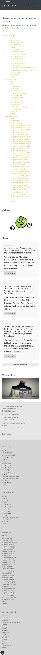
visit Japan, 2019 (19, 164)
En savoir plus (10, 273)
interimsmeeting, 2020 (20, 157)
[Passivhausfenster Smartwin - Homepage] (9, 5)
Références (14, 111)
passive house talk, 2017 (21, 189)
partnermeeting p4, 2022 (21, 153)
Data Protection (7, 434)
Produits (12, 47)
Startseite (5, 30)
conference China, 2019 (21, 176)
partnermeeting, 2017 (20, 185)
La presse (5, 618)
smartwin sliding (18, 52)
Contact (12, 77)
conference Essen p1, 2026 (22, 125)
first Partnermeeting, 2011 (22, 173)
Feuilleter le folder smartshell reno (24, 68)
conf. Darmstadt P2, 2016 (21, 194)
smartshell (16, 65)
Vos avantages (15, 40)
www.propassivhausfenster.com (12, 428)
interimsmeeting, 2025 (20, 132)
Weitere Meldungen (20, 364)
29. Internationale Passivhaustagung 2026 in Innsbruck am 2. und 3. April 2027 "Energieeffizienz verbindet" (19, 250)
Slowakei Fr (5, 630)
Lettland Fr (5, 634)
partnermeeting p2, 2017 (21, 187)
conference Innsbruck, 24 (21, 134)
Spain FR (4, 638)
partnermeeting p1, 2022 (21, 146)
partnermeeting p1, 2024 (21, 137)
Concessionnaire (11, 116)
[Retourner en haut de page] (37, 650)
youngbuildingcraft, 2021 (21, 155)
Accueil (12, 38)
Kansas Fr (4, 640)
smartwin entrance (19, 54)
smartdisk (16, 72)
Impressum (5, 620)
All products (17, 86)
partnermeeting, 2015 (20, 196)
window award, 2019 (20, 169)
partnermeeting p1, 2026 (21, 127)
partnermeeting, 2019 (20, 160)
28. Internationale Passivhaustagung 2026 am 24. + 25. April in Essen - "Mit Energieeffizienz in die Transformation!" (19, 289)
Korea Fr (4, 643)
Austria (4, 629)
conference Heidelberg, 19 (22, 171)
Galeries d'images (16, 123)
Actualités (5, 615)
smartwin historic (19, 56)
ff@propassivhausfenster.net (16, 423)
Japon (3, 641)
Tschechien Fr (5, 636)
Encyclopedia (14, 75)
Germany (4, 627)
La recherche (6, 645)
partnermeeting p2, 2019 (21, 162)
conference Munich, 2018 (21, 178)
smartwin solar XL (19, 63)
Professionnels (11, 79)
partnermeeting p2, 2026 (21, 130)
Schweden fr (5, 632)
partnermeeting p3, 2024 (21, 141)
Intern (4, 648)
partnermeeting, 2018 (20, 180)
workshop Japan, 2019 (21, 166)
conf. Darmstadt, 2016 (20, 192)
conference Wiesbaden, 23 (22, 143)
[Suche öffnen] (34, 5)
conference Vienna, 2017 (21, 183)
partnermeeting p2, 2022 (21, 148)
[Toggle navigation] (38, 4)
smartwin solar (18, 61)
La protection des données (11, 622)
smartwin (16, 49)
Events (12, 199)
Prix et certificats (15, 45)
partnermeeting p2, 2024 (21, 139)
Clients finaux (10, 35)
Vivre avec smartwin (16, 42)
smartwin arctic (18, 58)
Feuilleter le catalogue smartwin (24, 70)
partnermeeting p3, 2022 (21, 150)
